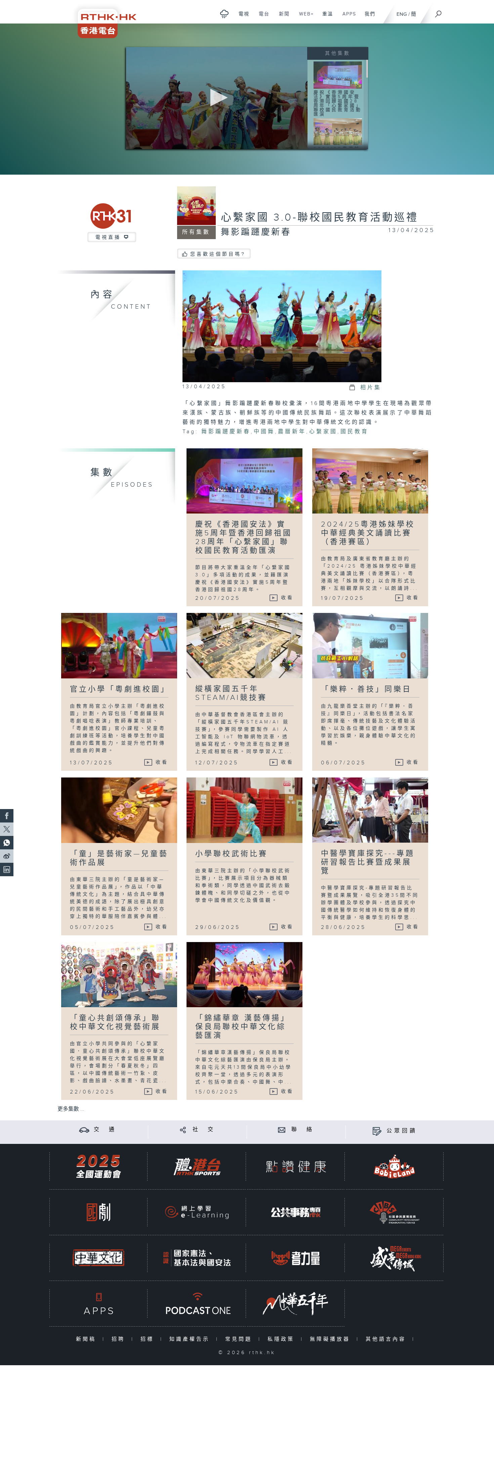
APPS (346, 17)
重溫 (325, 17)
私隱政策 (282, 1339)
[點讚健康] (295, 1166)
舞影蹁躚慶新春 (226, 432)
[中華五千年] (295, 1303)
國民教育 (354, 432)
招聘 (120, 1339)
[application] (216, 98)
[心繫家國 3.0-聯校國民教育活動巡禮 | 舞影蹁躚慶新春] (281, 326)
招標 (148, 1339)
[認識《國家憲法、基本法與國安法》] (197, 1258)
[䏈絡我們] (282, 1129)
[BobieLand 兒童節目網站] (394, 1166)
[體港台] (197, 1166)
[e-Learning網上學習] (197, 1212)
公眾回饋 (401, 1131)
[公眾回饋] (377, 1131)
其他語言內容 (387, 1339)
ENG (402, 14)
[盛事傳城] (394, 1258)
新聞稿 (87, 1339)
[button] (217, 97)
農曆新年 (292, 432)
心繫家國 (323, 432)
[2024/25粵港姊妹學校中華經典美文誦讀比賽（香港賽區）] (338, 131)
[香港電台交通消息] (84, 1129)
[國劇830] (98, 1212)
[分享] (183, 1129)
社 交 (204, 1129)
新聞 (282, 17)
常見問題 (240, 1339)
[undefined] (224, 13)
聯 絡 (302, 1129)
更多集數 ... (70, 1109)
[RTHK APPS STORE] (98, 1303)
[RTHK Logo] (102, 19)
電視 (241, 17)
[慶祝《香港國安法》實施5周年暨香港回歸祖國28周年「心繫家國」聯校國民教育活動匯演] (338, 74)
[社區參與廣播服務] (394, 1212)
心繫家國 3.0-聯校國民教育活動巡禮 (319, 218)
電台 (262, 17)
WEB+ (304, 17)
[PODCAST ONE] (197, 1303)
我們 (367, 17)
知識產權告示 (191, 1339)
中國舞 (264, 432)
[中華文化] (98, 1258)
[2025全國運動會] (98, 1166)
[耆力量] (295, 1258)
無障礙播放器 (331, 1339)
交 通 (105, 1129)
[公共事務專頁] (295, 1212)
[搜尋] (439, 12)
